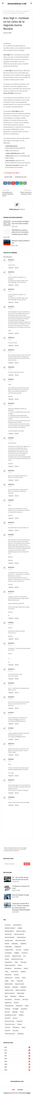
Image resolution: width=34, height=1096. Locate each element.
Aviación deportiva (10, 937)
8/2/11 (9, 799)
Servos (22, 1012)
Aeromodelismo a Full (17, 4)
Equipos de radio (16, 956)
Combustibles (8, 946)
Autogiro (20, 928)
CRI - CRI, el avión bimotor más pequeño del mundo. (20, 878)
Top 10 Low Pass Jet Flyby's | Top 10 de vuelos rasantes (20, 222)
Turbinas (19, 1024)
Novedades (13, 996)
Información (8, 974)
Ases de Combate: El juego (20, 895)
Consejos (26, 949)
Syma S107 (7, 1018)
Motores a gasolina (21, 990)
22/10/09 (10, 569)
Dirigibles (16, 953)
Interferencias (8, 977)
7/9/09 (10, 486)
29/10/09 (10, 645)
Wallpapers (21, 1033)
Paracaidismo (8, 999)
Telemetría (19, 1021)
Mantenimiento (9, 984)
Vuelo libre (15, 1030)
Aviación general (21, 937)
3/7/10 (9, 714)
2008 (17, 1064)
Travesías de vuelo (10, 1024)
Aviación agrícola (9, 931)
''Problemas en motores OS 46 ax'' (20, 887)
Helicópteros (8, 968)
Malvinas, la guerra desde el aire (20, 242)
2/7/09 (9, 472)
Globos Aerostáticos (10, 965)
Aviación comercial (19, 934)
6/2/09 (10, 351)
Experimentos (8, 962)
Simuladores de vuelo (20, 177)
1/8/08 (10, 274)
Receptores (24, 1008)
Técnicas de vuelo (9, 1021)
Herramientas (17, 968)
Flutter (16, 962)
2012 (17, 1053)
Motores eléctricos (10, 993)
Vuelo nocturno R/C (10, 1033)
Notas (6, 996)
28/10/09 (10, 593)
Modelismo (23, 987)
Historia (26, 968)
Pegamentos (8, 1002)
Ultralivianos (16, 1027)
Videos (23, 1027)
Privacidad (20, 1089)
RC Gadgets (16, 1008)
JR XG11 (24, 977)
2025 (17, 1047)
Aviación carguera (21, 931)
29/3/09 (10, 439)
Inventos (17, 977)
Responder (11, 267)
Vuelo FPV (7, 1030)
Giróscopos (23, 962)
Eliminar (17, 267)
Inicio (4, 11)
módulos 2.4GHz (9, 990)
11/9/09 (10, 524)
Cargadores (23, 943)
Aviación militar (11, 11)
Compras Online (9, 949)
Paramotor (17, 999)
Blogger (28, 1093)
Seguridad (15, 1012)
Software (21, 1015)
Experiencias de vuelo (17, 959)
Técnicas (15, 1018)
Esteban (22, 209)
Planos (27, 1005)
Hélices (20, 965)
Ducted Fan (24, 953)
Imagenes (23, 971)
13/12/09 (10, 671)
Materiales (15, 987)
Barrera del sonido (20, 940)
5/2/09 (10, 339)
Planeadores (19, 1005)
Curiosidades (8, 953)
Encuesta (7, 956)
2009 (17, 1061)
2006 (17, 1070)
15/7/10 (10, 745)
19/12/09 (10, 685)
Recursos (7, 1012)
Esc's (24, 956)
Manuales (7, 987)
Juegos (6, 981)
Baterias (7, 943)
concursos (18, 949)
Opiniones (21, 996)
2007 (17, 1067)
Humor (6, 971)
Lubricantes (20, 981)
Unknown (11, 797)
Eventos (7, 959)
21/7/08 (10, 261)
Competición (18, 946)
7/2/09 (9, 381)
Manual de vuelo (19, 984)
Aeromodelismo (17, 925)
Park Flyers (25, 999)
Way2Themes (14, 1093)
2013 (17, 1050)
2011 (17, 1055)
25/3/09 (10, 405)
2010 (17, 1058)
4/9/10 (9, 782)
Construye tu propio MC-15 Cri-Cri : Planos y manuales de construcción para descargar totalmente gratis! (21, 907)
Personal (16, 1002)
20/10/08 (10, 308)
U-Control (7, 1027)
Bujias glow (15, 943)
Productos (7, 1008)
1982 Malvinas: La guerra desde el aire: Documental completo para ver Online (20, 232)
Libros (12, 981)
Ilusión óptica (14, 971)
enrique (11, 712)
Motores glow (20, 993)
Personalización (9, 1005)
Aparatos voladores (10, 928)
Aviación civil (8, 934)
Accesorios (8, 925)
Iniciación (16, 974)
